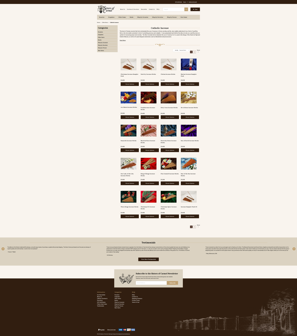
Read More (123, 40)
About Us (122, 9)
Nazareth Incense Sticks (128, 140)
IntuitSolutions (127, 334)
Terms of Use (135, 302)
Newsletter (144, 9)
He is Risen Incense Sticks (189, 107)
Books (131, 17)
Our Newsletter (101, 295)
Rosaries (101, 17)
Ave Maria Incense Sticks (129, 107)
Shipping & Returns (137, 298)
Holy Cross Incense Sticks (169, 107)
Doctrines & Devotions (133, 9)
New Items (184, 17)
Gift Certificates (178, 2)
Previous (3, 249)
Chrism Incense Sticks (168, 74)
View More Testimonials (148, 259)
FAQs (157, 9)
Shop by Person (172, 17)
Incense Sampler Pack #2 (189, 207)
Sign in (184, 2)
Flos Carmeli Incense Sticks (170, 173)
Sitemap (110, 334)
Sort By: (176, 50)
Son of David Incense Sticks (190, 140)
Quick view (128, 64)
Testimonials (100, 306)
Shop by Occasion (142, 17)
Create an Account (193, 2)
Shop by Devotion (157, 17)
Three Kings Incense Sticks (129, 207)
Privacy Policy (136, 300)
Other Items (122, 17)
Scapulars (111, 17)
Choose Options (129, 84)
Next (198, 50)
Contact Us (152, 9)
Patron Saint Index (102, 304)
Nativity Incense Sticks (148, 74)
